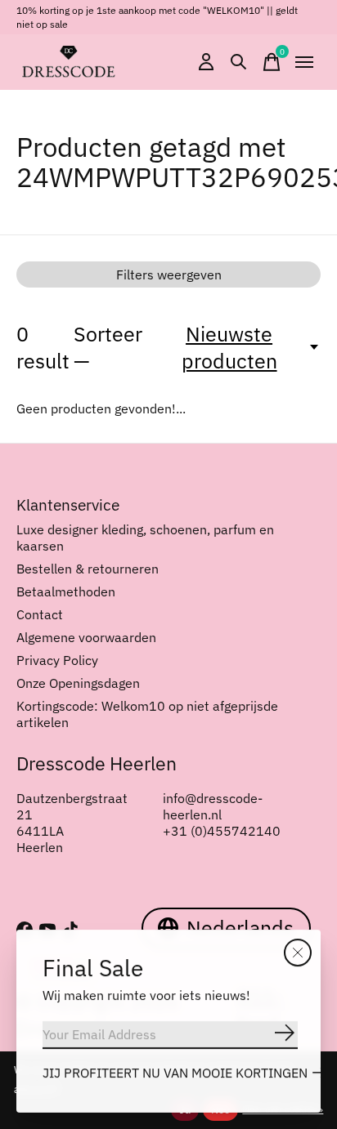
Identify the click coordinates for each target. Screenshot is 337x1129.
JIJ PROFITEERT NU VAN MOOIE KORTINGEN (175, 1072)
